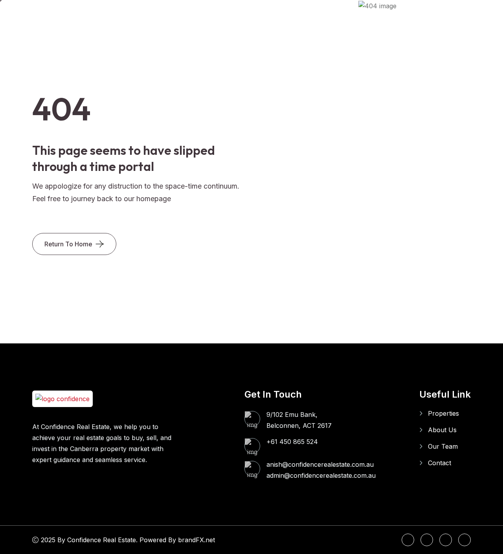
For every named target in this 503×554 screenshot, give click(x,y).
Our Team (443, 446)
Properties (443, 413)
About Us (442, 430)
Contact (439, 463)
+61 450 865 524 (292, 442)
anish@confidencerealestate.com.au (320, 464)
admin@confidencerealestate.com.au (321, 475)
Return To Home (68, 244)
